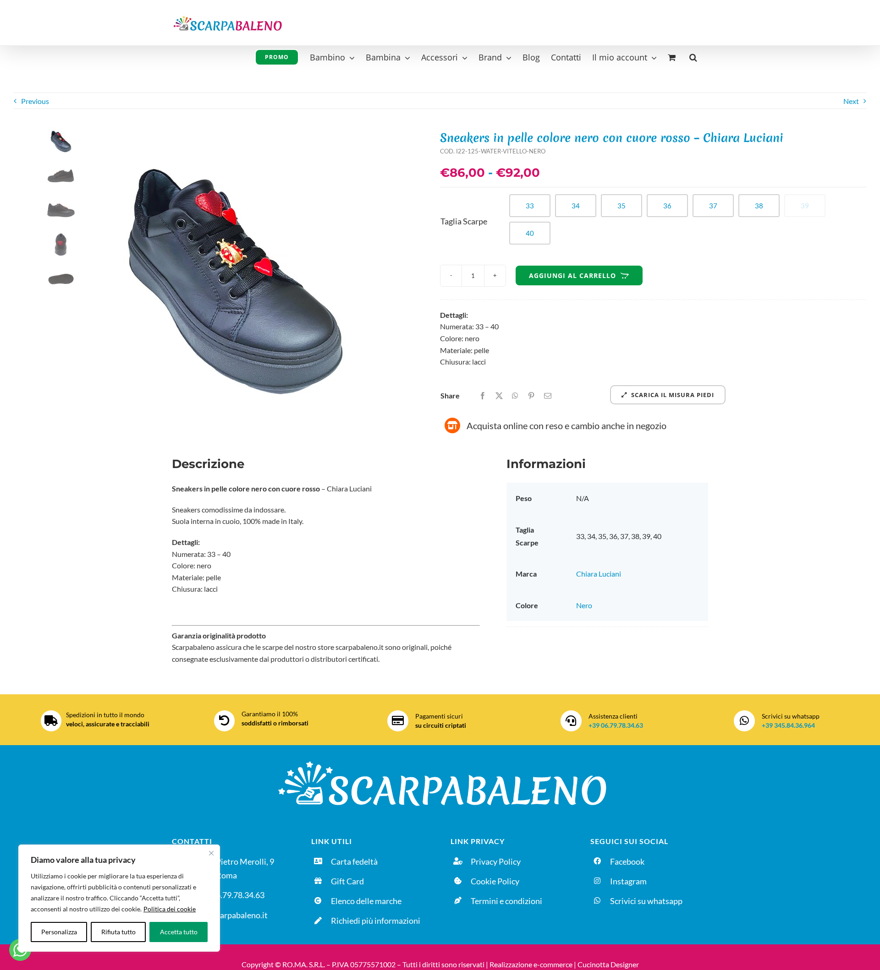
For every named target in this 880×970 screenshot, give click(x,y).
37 (713, 206)
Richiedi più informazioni (375, 921)
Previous (35, 101)
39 (805, 206)
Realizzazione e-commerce (531, 964)
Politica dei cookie (169, 909)
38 (759, 206)
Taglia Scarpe (463, 221)
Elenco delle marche (366, 901)
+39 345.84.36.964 (788, 725)
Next (851, 101)
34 (576, 206)
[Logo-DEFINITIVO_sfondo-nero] (440, 758)
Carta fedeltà (354, 861)
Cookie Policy (495, 881)
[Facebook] (482, 396)
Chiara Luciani (598, 573)
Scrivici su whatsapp (646, 901)
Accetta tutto (179, 932)
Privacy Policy (496, 861)
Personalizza (59, 932)
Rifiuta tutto (118, 932)
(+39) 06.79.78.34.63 (228, 895)
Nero (584, 605)
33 (530, 206)
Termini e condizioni (506, 901)
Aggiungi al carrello (572, 275)
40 (530, 233)
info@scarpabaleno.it (230, 915)
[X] (499, 396)
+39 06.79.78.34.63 (615, 725)
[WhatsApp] (515, 396)
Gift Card (347, 881)
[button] (693, 56)
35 (621, 206)
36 (667, 206)
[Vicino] (211, 853)
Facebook (627, 861)
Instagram (628, 881)
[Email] (547, 396)
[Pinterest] (531, 396)
